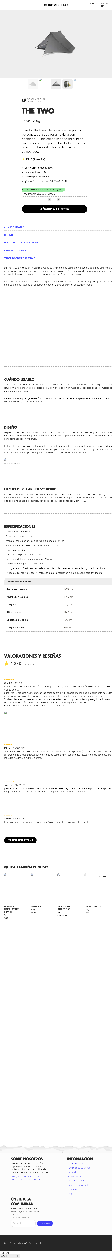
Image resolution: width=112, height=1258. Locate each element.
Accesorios (34, 1179)
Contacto (71, 1189)
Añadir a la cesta (54, 209)
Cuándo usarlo (14, 227)
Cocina (22, 1179)
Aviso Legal (35, 1243)
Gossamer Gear (40, 267)
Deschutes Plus (92, 906)
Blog (69, 1193)
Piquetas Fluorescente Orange (11, 909)
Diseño (8, 234)
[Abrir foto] (11, 719)
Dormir (37, 1176)
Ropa (13, 1179)
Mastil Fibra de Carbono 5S (65, 908)
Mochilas (27, 1176)
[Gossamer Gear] (34, 100)
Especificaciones (15, 250)
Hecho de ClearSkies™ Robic (21, 242)
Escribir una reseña (20, 840)
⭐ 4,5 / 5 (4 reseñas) (33, 159)
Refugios (15, 1176)
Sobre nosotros (75, 1163)
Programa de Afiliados (78, 1185)
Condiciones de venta (78, 1167)
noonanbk (15, 463)
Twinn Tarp (37, 906)
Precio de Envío (75, 1172)
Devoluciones (74, 1176)
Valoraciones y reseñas (19, 258)
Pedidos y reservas (77, 1180)
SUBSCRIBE (44, 1223)
